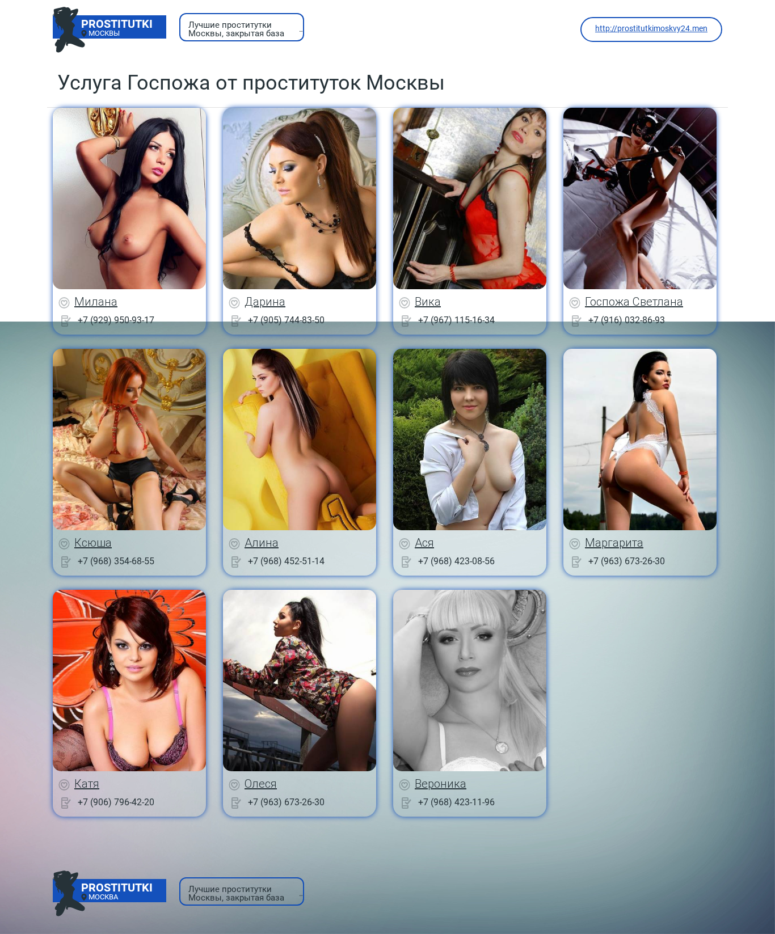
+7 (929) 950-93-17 (116, 320)
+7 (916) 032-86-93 (626, 320)
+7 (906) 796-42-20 (116, 802)
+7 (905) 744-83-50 (286, 320)
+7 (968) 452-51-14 (286, 561)
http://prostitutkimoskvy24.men (651, 28)
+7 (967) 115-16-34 (456, 320)
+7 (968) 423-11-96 (456, 802)
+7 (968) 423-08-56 (456, 561)
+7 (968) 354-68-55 (116, 561)
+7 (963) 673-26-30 (626, 561)
